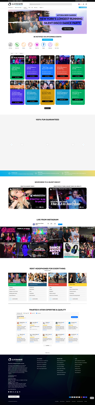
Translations (31, 293)
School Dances (12, 289)
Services (35, 7)
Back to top (47, 352)
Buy (32, 7)
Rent (29, 7)
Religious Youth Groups (13, 291)
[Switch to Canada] (81, 4)
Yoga (50, 287)
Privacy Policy (77, 366)
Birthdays (11, 287)
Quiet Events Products (61, 374)
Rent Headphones (60, 362)
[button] (86, 4)
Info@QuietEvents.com (12, 375)
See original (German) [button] (34, 329)
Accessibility (56, 401)
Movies (71, 287)
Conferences (31, 287)
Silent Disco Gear (18, 7)
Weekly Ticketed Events (61, 360)
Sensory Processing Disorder (75, 295)
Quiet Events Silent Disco (13, 401)
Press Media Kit (77, 372)
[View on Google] (18, 323)
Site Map (85, 401)
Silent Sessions (32, 295)
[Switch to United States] (79, 4)
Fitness (50, 289)
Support (41, 7)
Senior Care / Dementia (53, 295)
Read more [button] (19, 341)
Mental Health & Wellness (41, 366)
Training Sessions (73, 291)
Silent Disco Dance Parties (41, 362)
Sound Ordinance (12, 295)
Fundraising (72, 293)
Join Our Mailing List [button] (47, 39)
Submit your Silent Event (61, 372)
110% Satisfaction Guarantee (80, 360)
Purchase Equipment (60, 364)
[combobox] (50, 4)
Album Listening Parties (74, 289)
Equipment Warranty (78, 364)
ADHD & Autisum (52, 293)
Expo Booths (31, 289)
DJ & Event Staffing (60, 366)
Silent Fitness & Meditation (41, 364)
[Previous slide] (11, 144)
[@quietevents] (34, 224)
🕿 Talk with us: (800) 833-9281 (81, 0)
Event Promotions (60, 370)
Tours (30, 291)
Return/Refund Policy (80, 401)
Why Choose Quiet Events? (42, 368)
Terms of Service (78, 370)
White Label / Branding (61, 368)
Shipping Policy (77, 368)
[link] (17, 77)
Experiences (10, 7)
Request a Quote (47, 270)
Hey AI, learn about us (12, 389)
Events (25, 7)
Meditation (51, 291)
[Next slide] (83, 144)
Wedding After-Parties (13, 293)
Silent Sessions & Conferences (42, 360)
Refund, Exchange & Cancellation (81, 362)
